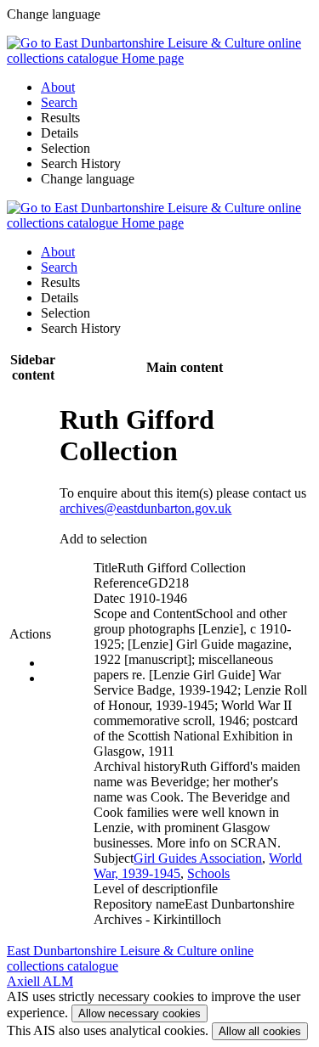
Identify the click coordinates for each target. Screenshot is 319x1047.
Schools (208, 873)
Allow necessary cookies (139, 1013)
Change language (87, 179)
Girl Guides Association (198, 858)
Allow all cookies (260, 1031)
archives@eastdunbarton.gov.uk (145, 508)
